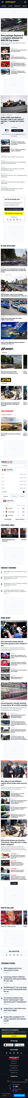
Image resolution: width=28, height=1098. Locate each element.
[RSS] (20, 219)
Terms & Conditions (6, 1093)
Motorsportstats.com (14, 1070)
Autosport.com (14, 1067)
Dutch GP (10, 500)
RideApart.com (14, 1072)
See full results (20, 519)
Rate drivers (8, 519)
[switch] (24, 492)
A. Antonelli (11, 511)
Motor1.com (14, 1063)
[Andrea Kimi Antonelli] (6, 512)
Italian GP (9, 469)
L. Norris (10, 508)
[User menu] (25, 2)
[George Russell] (6, 515)
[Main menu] (2, 2)
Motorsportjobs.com (14, 1065)
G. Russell (10, 515)
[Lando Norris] (6, 508)
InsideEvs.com (14, 1061)
